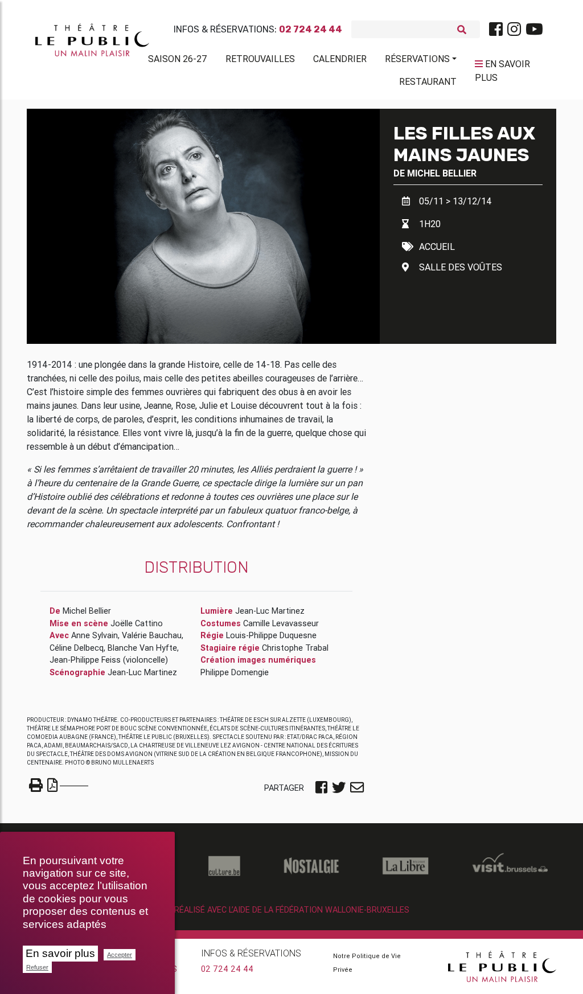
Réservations (417, 58)
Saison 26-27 (177, 58)
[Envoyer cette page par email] (357, 788)
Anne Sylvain (94, 635)
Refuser (37, 967)
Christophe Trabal (295, 648)
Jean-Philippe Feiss (85, 660)
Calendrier (340, 58)
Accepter (119, 954)
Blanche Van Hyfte (142, 648)
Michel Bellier (442, 173)
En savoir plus (60, 953)
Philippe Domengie (234, 672)
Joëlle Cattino (136, 623)
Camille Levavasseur (281, 623)
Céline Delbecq (77, 648)
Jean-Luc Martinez (142, 672)
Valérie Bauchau (152, 635)
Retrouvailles (260, 58)
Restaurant (428, 81)
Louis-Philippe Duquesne (271, 635)
